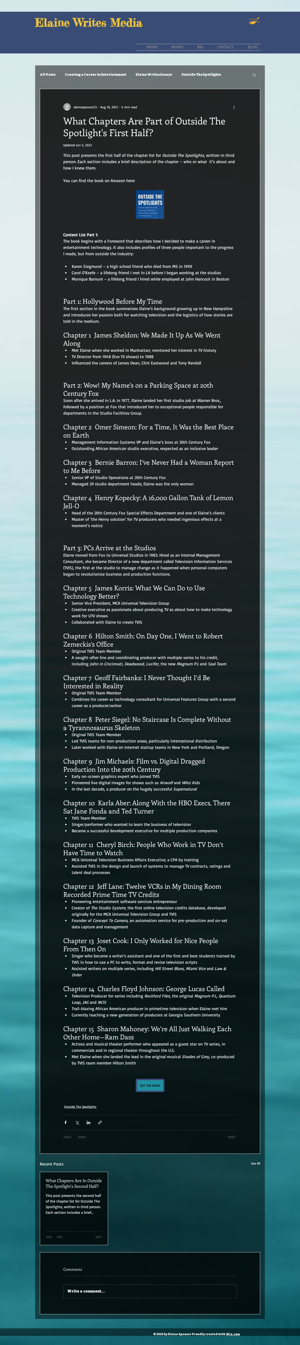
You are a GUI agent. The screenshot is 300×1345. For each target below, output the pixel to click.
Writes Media (108, 22)
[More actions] (234, 107)
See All (255, 1163)
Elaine (54, 22)
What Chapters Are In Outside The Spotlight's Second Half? (74, 1183)
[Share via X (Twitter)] (77, 1122)
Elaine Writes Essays (154, 75)
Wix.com (233, 1334)
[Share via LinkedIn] (88, 1122)
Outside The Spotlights (201, 75)
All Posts (48, 75)
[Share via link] (100, 1122)
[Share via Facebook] (65, 1122)
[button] (254, 75)
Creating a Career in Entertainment (95, 75)
